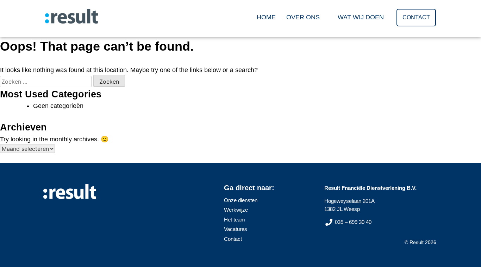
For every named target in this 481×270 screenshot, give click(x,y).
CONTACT (416, 17)
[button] (306, 17)
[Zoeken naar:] (46, 81)
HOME (266, 17)
